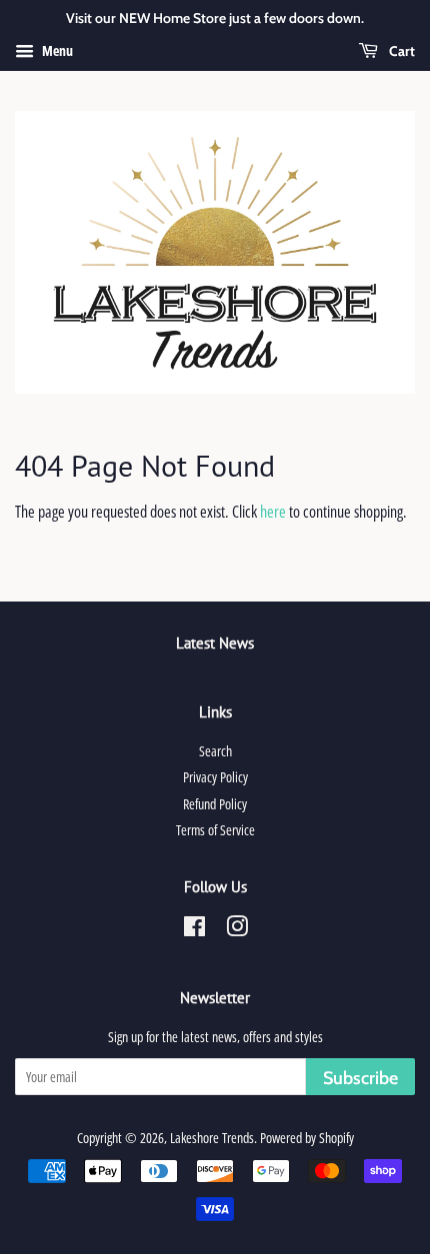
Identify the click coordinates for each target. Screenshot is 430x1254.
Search (215, 750)
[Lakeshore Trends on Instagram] (237, 929)
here (273, 512)
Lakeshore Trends (212, 1137)
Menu (56, 50)
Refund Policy (215, 803)
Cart (400, 51)
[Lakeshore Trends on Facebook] (194, 929)
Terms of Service (215, 829)
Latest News (215, 642)
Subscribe (360, 1078)
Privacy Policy (215, 776)
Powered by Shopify (307, 1137)
